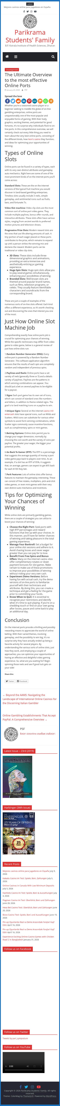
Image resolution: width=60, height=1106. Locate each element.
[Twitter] (12, 101)
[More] (51, 101)
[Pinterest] (29, 101)
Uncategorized (12, 69)
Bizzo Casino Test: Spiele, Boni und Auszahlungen (26, 914)
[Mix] (40, 101)
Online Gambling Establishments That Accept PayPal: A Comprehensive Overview (29, 717)
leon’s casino (34, 139)
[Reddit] (18, 101)
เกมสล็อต (41, 733)
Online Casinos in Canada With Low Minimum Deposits (28, 885)
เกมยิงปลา (50, 733)
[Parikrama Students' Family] (7, 56)
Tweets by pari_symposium (15, 1038)
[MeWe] (34, 101)
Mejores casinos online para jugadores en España (27, 7)
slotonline (31, 733)
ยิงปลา (23, 733)
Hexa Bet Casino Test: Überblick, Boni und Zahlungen (27, 907)
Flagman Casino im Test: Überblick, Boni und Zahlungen (29, 900)
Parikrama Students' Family (30, 36)
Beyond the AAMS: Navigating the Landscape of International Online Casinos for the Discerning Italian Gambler (30, 699)
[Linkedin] (23, 101)
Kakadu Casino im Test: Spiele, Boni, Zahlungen (25, 878)
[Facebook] (7, 101)
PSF (25, 90)
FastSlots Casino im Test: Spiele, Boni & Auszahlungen (28, 893)
